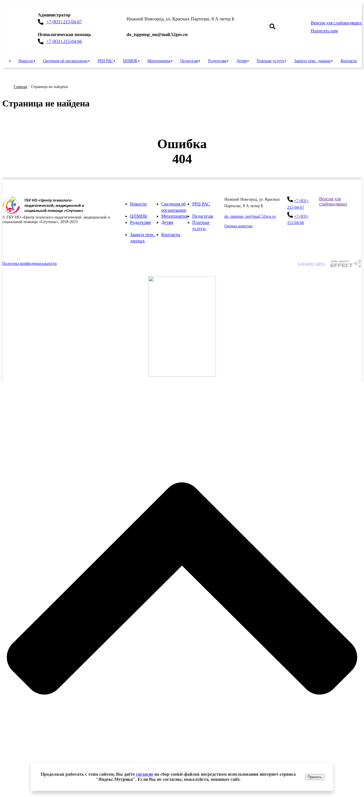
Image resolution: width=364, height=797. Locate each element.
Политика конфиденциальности (29, 263)
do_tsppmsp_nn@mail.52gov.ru (250, 216)
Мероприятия (158, 61)
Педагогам (189, 61)
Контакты (349, 61)
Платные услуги (270, 61)
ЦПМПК (130, 61)
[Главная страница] (45, 212)
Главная (20, 87)
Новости (25, 61)
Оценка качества (238, 226)
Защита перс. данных (312, 61)
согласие (144, 774)
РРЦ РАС (105, 61)
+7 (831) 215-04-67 (64, 21)
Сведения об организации (65, 61)
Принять (315, 777)
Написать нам (324, 30)
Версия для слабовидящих (336, 22)
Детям (241, 61)
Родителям (217, 61)
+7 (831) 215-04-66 (64, 41)
